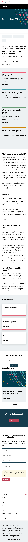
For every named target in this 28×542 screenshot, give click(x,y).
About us (4, 497)
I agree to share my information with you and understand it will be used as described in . (14, 473)
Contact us (4, 518)
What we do (5, 500)
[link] (5, 84)
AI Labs (3, 505)
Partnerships (5, 502)
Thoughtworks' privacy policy (14, 474)
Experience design (18, 36)
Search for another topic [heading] (14, 355)
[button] (14, 405)
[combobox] (14, 360)
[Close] (26, 523)
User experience (7, 36)
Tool (4, 40)
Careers (4, 516)
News (3, 510)
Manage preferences (14, 539)
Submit (5, 480)
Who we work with (6, 508)
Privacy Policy (17, 536)
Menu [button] (23, 1)
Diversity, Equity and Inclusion (9, 513)
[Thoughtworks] (6, 2)
